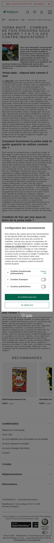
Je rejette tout (27, 305)
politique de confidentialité (15, 246)
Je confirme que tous (27, 297)
